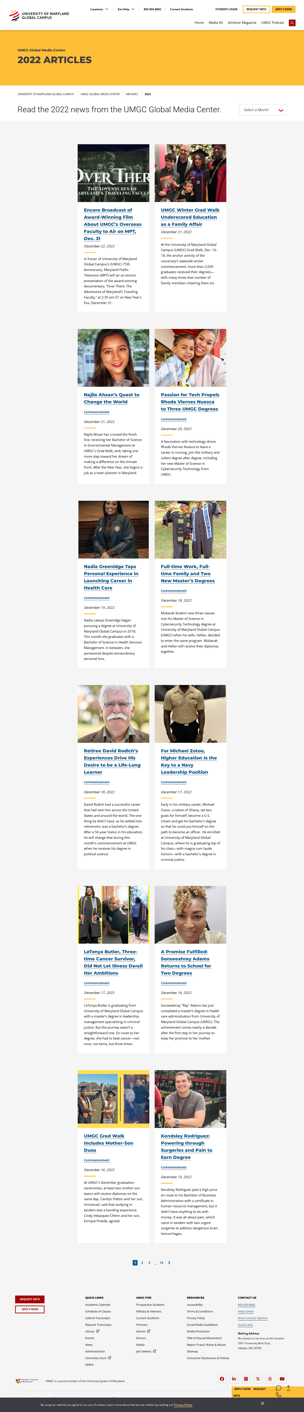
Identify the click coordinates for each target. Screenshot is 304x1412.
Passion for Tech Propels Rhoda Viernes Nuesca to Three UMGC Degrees (190, 402)
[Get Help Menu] (133, 9)
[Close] (262, 1404)
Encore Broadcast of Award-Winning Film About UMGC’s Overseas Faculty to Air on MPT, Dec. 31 (113, 224)
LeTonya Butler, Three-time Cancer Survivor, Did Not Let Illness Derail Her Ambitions (113, 962)
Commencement (96, 412)
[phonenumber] (278, 1396)
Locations (97, 9)
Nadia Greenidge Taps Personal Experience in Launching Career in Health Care (111, 577)
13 (161, 1262)
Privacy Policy (183, 1405)
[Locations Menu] (107, 9)
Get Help (124, 9)
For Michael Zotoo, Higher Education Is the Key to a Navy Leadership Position (189, 761)
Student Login (226, 9)
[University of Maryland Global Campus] (39, 15)
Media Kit (216, 22)
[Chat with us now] (278, 1389)
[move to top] (288, 1389)
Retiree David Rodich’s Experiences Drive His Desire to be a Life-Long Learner (112, 761)
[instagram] (247, 1377)
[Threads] (271, 1377)
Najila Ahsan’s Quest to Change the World (111, 398)
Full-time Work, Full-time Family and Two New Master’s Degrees (188, 573)
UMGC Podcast (272, 22)
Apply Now (242, 1389)
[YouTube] (283, 1377)
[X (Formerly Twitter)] (259, 1377)
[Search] (292, 23)
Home (199, 22)
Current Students (181, 9)
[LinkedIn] (235, 1377)
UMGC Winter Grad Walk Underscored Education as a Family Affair (190, 217)
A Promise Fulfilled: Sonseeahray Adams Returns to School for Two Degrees (186, 962)
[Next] (169, 1263)
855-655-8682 (152, 9)
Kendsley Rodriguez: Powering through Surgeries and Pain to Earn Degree (186, 1146)
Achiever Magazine (242, 22)
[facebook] (223, 1377)
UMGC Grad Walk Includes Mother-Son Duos (108, 1143)
